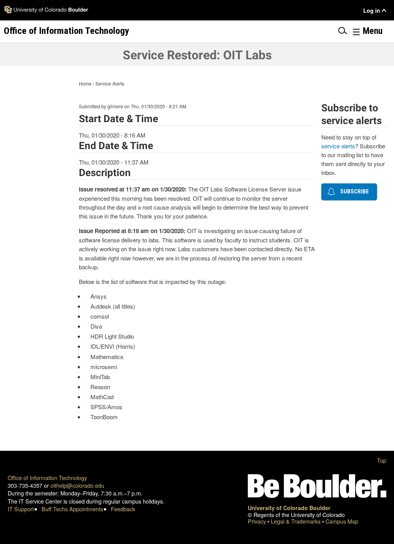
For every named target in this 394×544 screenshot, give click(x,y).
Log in (371, 10)
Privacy (257, 521)
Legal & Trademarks (296, 521)
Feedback (123, 509)
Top (381, 460)
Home (85, 83)
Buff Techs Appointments (72, 509)
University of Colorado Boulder (289, 508)
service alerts (338, 146)
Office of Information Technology (47, 477)
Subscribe (353, 191)
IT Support (21, 509)
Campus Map (342, 521)
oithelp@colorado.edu (77, 485)
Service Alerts (109, 83)
